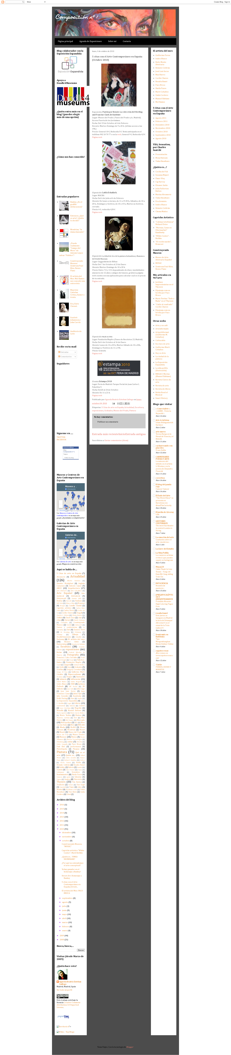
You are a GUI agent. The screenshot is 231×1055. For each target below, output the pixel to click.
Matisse (78, 715)
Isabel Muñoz (62, 682)
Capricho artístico (64, 608)
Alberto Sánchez (73, 581)
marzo (65, 922)
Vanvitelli (63, 787)
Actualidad (129, 407)
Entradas (64, 352)
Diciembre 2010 (162, 125)
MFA (76, 722)
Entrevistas (62, 644)
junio (64, 910)
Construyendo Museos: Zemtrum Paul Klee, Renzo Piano (76, 266)
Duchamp (60, 639)
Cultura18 (78, 625)
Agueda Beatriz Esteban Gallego (70, 983)
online (70, 742)
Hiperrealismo (74, 674)
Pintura (132, 411)
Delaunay (78, 632)
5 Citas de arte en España (113, 407)
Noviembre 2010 (162, 128)
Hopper (69, 677)
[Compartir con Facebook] (126, 403)
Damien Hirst (79, 630)
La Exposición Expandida (67, 701)
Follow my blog (69, 457)
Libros (77, 703)
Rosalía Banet (79, 765)
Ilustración (80, 677)
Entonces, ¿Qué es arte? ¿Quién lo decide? (77, 218)
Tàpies (59, 779)
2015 (62, 809)
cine (80, 618)
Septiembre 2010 (163, 135)
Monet (82, 730)
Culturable (160, 340)
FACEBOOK (61, 440)
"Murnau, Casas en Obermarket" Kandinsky (163, 230)
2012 (62, 821)
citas (59, 620)
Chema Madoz (77, 615)
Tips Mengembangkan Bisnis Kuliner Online (164, 641)
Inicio (122, 434)
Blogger (129, 1047)
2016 (62, 805)
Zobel (68, 794)
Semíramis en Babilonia (162, 636)
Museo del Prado (120, 411)
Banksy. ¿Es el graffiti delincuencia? (76, 204)
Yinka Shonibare (162, 161)
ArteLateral (75, 596)
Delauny (59, 634)
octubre (66, 841)
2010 (62, 829)
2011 (62, 825)
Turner (70, 785)
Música (74, 737)
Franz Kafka (161, 450)
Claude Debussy (79, 620)
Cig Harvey (160, 182)
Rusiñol (79, 767)
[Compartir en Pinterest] (128, 403)
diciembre (67, 833)
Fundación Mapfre (74, 662)
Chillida (59, 618)
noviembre (67, 837)
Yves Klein (72, 792)
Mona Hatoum (161, 158)
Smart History (161, 398)
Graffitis (60, 670)
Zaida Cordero (161, 95)
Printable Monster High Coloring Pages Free (164, 604)
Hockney (60, 677)
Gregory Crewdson (74, 670)
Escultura (139, 407)
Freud (71, 660)
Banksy (59, 601)
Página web (97, 137)
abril (64, 918)
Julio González (63, 696)
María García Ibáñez (77, 713)
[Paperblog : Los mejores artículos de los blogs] (63, 1018)
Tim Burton (77, 782)
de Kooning (65, 632)
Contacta (127, 41)
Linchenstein (61, 706)
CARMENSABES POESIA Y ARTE (162, 458)
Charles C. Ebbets (63, 615)
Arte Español (64, 593)
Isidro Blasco (62, 684)
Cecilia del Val (161, 172)
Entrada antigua (135, 434)
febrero (66, 927)
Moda (62, 727)
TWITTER (61, 437)
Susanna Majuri (162, 175)
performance (75, 747)
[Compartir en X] (123, 403)
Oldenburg (60, 742)
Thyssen (61, 782)
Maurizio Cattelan (63, 718)
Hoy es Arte (160, 353)
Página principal (65, 41)
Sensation (76, 772)
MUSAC (158, 263)
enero (65, 931)
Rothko (62, 767)
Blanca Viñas (70, 603)
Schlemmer (60, 772)
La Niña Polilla (162, 553)
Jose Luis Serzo (68, 691)
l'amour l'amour (162, 489)
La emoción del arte (165, 537)
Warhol (59, 789)
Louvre (82, 706)
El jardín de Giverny (165, 512)
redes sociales (71, 758)
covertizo (160, 478)
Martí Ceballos (162, 92)
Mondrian (71, 730)
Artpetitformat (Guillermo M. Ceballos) (162, 334)
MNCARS (81, 725)
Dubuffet (78, 637)
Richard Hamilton (70, 760)
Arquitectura (74, 588)
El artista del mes (76, 639)
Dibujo (75, 634)
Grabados (108, 411)
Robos (82, 760)
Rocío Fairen (65, 762)
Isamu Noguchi (76, 682)
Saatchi (59, 770)
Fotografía (73, 655)
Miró (72, 725)
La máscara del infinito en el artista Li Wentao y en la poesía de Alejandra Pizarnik (164, 466)
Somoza (59, 777)
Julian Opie (77, 694)
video (79, 787)
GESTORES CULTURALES (162, 522)
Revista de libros (162, 389)
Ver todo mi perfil (64, 990)
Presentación (161, 154)
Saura (80, 770)
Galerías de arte (65, 562)
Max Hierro (160, 75)
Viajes (71, 787)
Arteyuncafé (61, 598)
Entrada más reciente (105, 434)
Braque (62, 606)
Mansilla (60, 710)
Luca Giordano (65, 708)
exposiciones (97, 411)
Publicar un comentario (107, 422)
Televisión (78, 779)
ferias (59, 652)
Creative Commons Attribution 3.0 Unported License (68, 1005)
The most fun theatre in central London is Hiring (164, 528)
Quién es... (70, 755)
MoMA (73, 727)
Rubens (71, 767)
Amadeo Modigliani (65, 583)
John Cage (81, 689)
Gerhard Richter (79, 665)
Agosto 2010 (160, 138)
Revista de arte (162, 386)
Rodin (78, 762)
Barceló (69, 601)
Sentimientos (62, 774)
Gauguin (67, 665)
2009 (62, 936)
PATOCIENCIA (162, 583)
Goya (69, 667)
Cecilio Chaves (67, 613)
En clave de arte (162, 344)
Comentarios (66, 357)
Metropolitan (66, 722)
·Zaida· (159, 665)
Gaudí (59, 665)
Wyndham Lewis (71, 789)
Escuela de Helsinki (78, 644)
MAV (75, 718)
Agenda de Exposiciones (90, 41)
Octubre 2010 (161, 132)
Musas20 (160, 567)
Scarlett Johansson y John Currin (75, 320)
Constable (64, 622)
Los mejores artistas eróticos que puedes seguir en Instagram (164, 557)
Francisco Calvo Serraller (67, 657)
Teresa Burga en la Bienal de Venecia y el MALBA (164, 436)
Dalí (68, 630)
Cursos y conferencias (67, 627)
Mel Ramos (70, 720)
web (119, 134)
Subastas (78, 777)
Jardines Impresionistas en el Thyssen (164, 284)
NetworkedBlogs (68, 447)
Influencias (75, 679)
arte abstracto (62, 591)
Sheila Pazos (77, 775)
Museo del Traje (63, 735)
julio (64, 906)
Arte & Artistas (162, 420)
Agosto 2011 (160, 118)
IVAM (73, 684)
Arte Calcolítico (76, 591)
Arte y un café (161, 325)
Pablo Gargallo (62, 744)
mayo (64, 914)
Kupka (80, 698)
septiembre (67, 898)
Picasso (76, 749)
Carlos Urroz (69, 610)
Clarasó (67, 620)
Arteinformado (162, 329)
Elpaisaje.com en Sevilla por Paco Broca (162, 292)
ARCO (59, 588)
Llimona (72, 706)
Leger (69, 703)
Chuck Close (70, 618)
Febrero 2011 (161, 121)
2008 (62, 940)
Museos (62, 737)
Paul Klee (61, 747)
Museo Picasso (79, 735)
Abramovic (61, 577)
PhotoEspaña (62, 749)
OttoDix (79, 742)
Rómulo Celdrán (63, 765)
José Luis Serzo (162, 71)
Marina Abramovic (163, 195)
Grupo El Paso (62, 672)
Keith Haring (62, 698)
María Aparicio (62, 713)
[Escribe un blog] (121, 403)
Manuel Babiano (74, 710)
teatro (67, 779)
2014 (62, 813)
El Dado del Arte (163, 496)
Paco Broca (77, 744)
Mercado (81, 720)
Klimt (72, 698)
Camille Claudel (75, 606)
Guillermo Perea (162, 55)
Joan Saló (70, 689)
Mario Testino (65, 715)
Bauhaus (78, 601)
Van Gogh (81, 785)
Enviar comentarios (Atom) (116, 440)
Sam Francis (70, 770)
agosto (65, 902)
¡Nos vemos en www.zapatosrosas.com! (164, 655)
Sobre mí (112, 41)
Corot (69, 625)
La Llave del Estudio (165, 549)
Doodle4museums (64, 637)
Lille (157, 515)
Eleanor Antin (71, 642)
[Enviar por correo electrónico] (118, 403)
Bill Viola (60, 603)
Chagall (79, 613)
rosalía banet (162, 613)
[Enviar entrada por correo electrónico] (113, 403)
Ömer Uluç (160, 178)
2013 (62, 817)
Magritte (78, 708)
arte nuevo (161, 432)
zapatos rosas (162, 651)
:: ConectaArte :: (163, 409)
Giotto (61, 667)
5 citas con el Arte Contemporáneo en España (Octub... (71, 884)
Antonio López (75, 586)
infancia (63, 679)
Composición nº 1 (77, 17)
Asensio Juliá (76, 598)
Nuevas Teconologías (74, 739)
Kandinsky (77, 696)
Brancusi (81, 603)
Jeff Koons (73, 686)
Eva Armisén (160, 201)
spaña (68, 777)
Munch (62, 732)
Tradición (60, 785)
